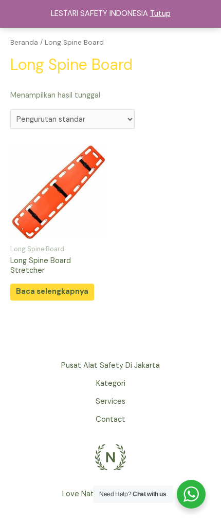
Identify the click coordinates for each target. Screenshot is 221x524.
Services (110, 401)
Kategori (110, 383)
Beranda (24, 42)
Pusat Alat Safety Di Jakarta (110, 365)
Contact (110, 419)
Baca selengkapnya (52, 291)
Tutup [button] (160, 13)
